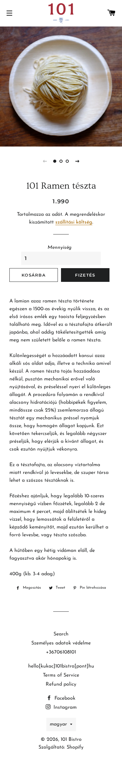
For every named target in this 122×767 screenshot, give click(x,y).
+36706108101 (61, 652)
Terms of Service (61, 675)
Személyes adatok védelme (61, 643)
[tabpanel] (61, 86)
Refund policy (61, 684)
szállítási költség (73, 222)
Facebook (64, 698)
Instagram (64, 707)
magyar (58, 724)
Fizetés (85, 275)
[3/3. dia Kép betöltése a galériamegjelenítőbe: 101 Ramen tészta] (67, 161)
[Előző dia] (45, 161)
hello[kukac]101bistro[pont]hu (61, 666)
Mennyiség (60, 247)
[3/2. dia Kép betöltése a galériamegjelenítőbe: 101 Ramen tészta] (61, 161)
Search (61, 634)
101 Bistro (71, 739)
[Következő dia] (77, 161)
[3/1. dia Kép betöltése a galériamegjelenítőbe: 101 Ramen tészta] (55, 161)
